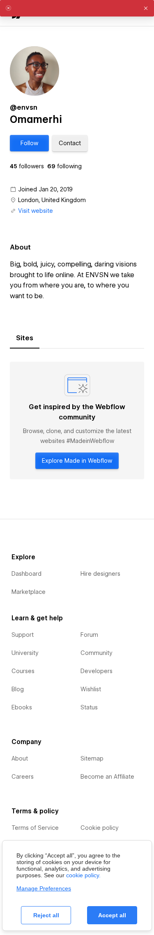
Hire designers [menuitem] (100, 573)
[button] (29, 143)
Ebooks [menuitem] (21, 707)
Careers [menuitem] (22, 776)
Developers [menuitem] (96, 671)
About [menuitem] (19, 758)
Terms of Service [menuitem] (35, 827)
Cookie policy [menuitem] (99, 827)
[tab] (24, 338)
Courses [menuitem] (22, 671)
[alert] (77, 8)
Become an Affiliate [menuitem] (107, 776)
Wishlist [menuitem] (90, 689)
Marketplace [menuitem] (28, 592)
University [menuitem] (25, 653)
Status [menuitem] (89, 707)
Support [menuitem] (22, 634)
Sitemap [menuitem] (91, 758)
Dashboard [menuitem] (26, 573)
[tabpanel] (77, 420)
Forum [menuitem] (89, 634)
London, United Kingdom (52, 200)
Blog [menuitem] (17, 689)
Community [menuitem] (96, 653)
